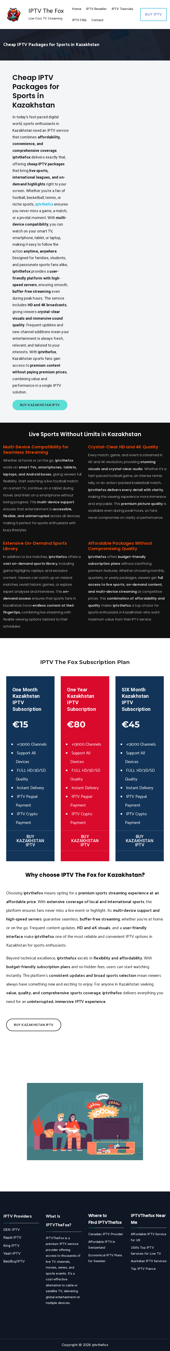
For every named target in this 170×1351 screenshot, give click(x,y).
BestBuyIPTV (14, 1261)
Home (76, 9)
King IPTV (11, 1245)
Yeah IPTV (12, 1253)
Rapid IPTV (12, 1237)
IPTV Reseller (96, 9)
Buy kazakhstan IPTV (139, 840)
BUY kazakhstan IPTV (40, 405)
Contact (97, 20)
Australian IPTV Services (149, 1261)
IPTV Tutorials (122, 9)
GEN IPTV (11, 1230)
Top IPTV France (143, 1269)
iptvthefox (100, 1345)
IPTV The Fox (46, 11)
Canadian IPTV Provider (105, 1234)
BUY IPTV (153, 14)
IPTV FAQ (79, 20)
